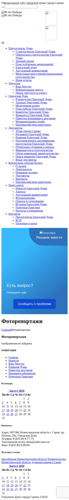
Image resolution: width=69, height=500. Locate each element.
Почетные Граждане (28, 207)
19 (11, 410)
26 (11, 414)
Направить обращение (22, 373)
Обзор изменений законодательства (37, 153)
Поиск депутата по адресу (31, 92)
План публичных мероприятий (34, 64)
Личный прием (25, 61)
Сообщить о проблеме (34, 304)
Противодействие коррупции (33, 124)
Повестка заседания (20, 370)
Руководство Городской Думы (34, 99)
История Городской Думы (31, 204)
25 (7, 414)
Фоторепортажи (25, 197)
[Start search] (2, 7)
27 (16, 414)
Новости (13, 360)
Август (16, 390)
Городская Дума (18, 96)
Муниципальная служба (30, 121)
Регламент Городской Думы (32, 134)
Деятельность (24, 169)
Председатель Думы (20, 48)
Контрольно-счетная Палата (25, 162)
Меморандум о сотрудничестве (34, 150)
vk (2, 42)
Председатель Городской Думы (34, 217)
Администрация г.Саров (46, 462)
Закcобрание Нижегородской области (24, 459)
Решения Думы (17, 366)
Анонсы (20, 191)
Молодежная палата (28, 105)
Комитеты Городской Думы (32, 112)
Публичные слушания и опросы (35, 147)
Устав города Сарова (28, 131)
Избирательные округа (29, 89)
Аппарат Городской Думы (31, 102)
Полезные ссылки (26, 223)
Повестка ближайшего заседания (35, 118)
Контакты (21, 178)
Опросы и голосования (30, 201)
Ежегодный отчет (26, 67)
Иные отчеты (24, 80)
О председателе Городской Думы (35, 51)
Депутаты (14, 83)
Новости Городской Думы (31, 188)
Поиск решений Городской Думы (36, 156)
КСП (19, 220)
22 (24, 410)
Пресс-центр (16, 185)
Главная (6, 329)
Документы (15, 127)
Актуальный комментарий (32, 70)
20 (16, 410)
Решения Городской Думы (31, 137)
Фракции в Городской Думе (32, 115)
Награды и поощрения (29, 210)
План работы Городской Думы (34, 108)
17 (3, 410)
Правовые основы (27, 172)
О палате (21, 166)
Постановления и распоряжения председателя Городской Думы (35, 142)
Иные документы (26, 159)
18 (7, 410)
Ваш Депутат (23, 86)
